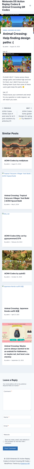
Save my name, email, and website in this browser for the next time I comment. (17, 441)
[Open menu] (30, 5)
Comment (8, 391)
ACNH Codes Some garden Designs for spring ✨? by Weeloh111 (25, 113)
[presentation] (17, 147)
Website (7, 435)
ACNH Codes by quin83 (14, 273)
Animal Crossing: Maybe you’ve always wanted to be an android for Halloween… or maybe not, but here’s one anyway (16, 351)
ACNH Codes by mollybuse (16, 161)
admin (6, 46)
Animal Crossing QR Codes (11, 30)
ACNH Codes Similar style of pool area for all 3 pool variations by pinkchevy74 (8, 114)
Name (6, 417)
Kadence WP (25, 463)
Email (6, 426)
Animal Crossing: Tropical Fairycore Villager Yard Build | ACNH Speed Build (16, 198)
